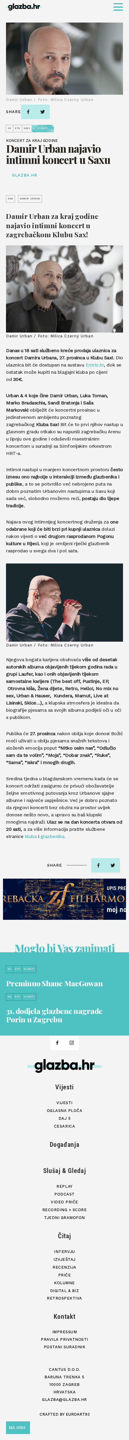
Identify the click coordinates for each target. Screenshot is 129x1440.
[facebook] (28, 112)
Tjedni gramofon (64, 1217)
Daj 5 (64, 1118)
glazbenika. (52, 836)
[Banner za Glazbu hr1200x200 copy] (64, 899)
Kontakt (65, 1316)
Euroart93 (78, 1414)
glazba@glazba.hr (64, 1399)
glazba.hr (24, 175)
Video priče (64, 1202)
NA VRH (17, 1427)
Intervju (64, 1251)
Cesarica (64, 1126)
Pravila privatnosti (64, 1339)
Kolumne (64, 1283)
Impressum (64, 1332)
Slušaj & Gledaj (64, 1170)
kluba (31, 836)
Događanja (65, 1144)
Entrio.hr (95, 365)
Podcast (64, 1194)
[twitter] (42, 112)
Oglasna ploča (64, 1110)
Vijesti (64, 1087)
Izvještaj (64, 1259)
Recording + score (64, 1210)
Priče (64, 1275)
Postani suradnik (64, 1347)
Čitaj (64, 1236)
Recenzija (64, 1267)
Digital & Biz (64, 1290)
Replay (64, 1186)
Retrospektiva (64, 1298)
